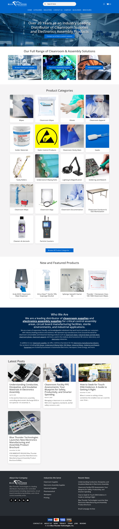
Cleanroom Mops (21, 210)
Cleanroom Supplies (51, 482)
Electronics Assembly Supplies (59, 68)
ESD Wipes (67, 345)
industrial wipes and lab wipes (88, 335)
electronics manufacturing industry (86, 343)
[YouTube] (28, 500)
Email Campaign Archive (86, 509)
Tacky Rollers (21, 180)
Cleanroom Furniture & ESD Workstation (97, 210)
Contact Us (37, 523)
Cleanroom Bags (46, 210)
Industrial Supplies (94, 68)
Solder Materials (21, 150)
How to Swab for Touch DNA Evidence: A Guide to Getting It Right (93, 387)
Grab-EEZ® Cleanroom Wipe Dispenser (21, 295)
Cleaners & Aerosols (22, 241)
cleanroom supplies (40, 343)
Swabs (97, 150)
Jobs (76, 523)
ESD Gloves (40, 345)
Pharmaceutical (49, 491)
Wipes (21, 120)
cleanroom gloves (25, 337)
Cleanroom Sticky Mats (72, 150)
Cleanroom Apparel (97, 120)
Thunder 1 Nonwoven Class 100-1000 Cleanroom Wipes (97, 295)
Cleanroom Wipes (47, 120)
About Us (48, 523)
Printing (46, 498)
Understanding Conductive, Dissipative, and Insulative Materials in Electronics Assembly (23, 388)
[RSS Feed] (19, 500)
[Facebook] (11, 500)
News (56, 523)
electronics (56, 339)
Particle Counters (47, 241)
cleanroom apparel (39, 337)
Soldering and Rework (97, 180)
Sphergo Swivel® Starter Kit (72, 295)
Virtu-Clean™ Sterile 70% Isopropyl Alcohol (47, 295)
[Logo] (17, 3)
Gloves (72, 120)
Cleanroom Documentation (72, 210)
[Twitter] (15, 500)
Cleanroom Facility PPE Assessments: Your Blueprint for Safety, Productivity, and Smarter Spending (58, 389)
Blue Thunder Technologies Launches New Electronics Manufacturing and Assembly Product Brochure (23, 442)
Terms (70, 523)
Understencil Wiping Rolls (47, 180)
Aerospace (47, 494)
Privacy (63, 523)
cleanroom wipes (72, 335)
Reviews (83, 523)
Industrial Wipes (77, 345)
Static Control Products (47, 150)
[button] (104, 4)
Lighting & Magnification (72, 180)
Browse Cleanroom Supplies (24, 68)
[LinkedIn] (23, 500)
